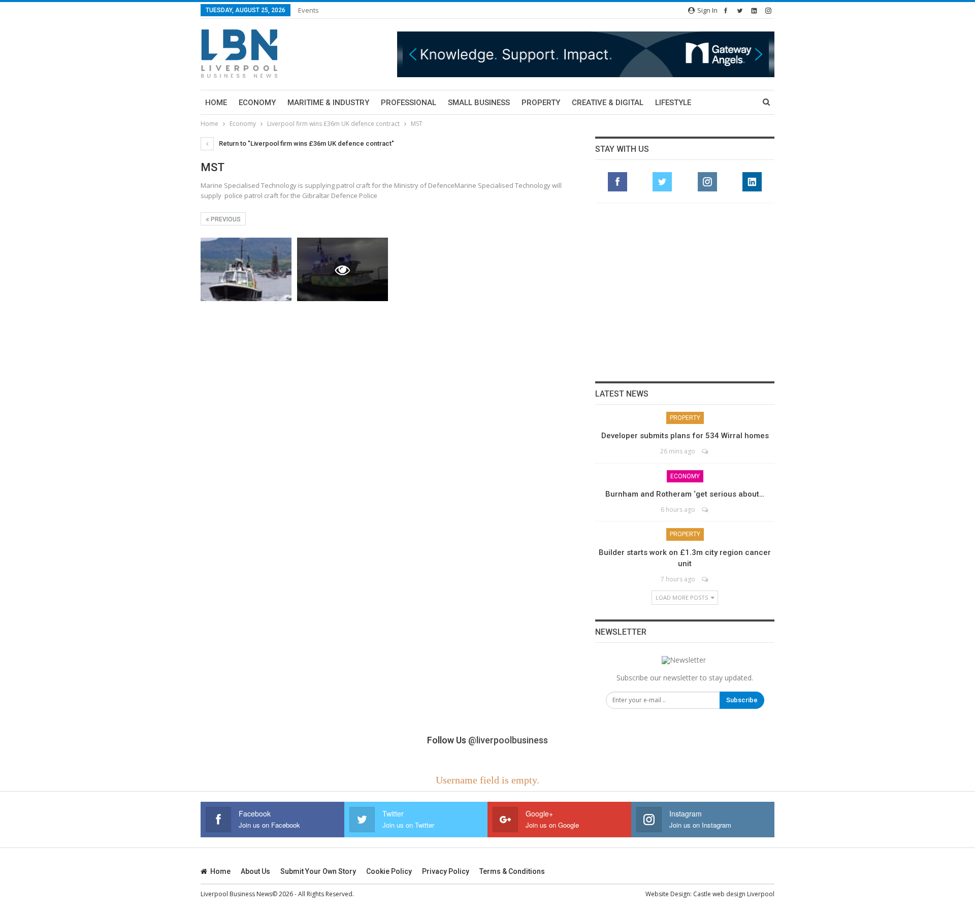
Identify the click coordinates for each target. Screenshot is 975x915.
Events (308, 10)
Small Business (479, 102)
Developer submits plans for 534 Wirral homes (685, 435)
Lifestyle (673, 102)
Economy (257, 102)
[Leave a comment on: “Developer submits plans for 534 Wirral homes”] (705, 451)
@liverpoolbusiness (508, 740)
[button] (585, 54)
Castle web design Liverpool (733, 894)
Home (216, 102)
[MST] (246, 269)
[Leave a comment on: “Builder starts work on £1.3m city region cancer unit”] (705, 579)
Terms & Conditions (512, 871)
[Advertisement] (685, 292)
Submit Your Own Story (318, 871)
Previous (225, 219)
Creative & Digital (607, 102)
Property (541, 102)
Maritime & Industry (328, 102)
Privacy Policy (445, 871)
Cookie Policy (389, 871)
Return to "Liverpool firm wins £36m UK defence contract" (305, 143)
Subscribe (742, 700)
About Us (255, 871)
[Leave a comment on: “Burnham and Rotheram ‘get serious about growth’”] (705, 509)
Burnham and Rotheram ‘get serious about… (684, 494)
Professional (408, 102)
